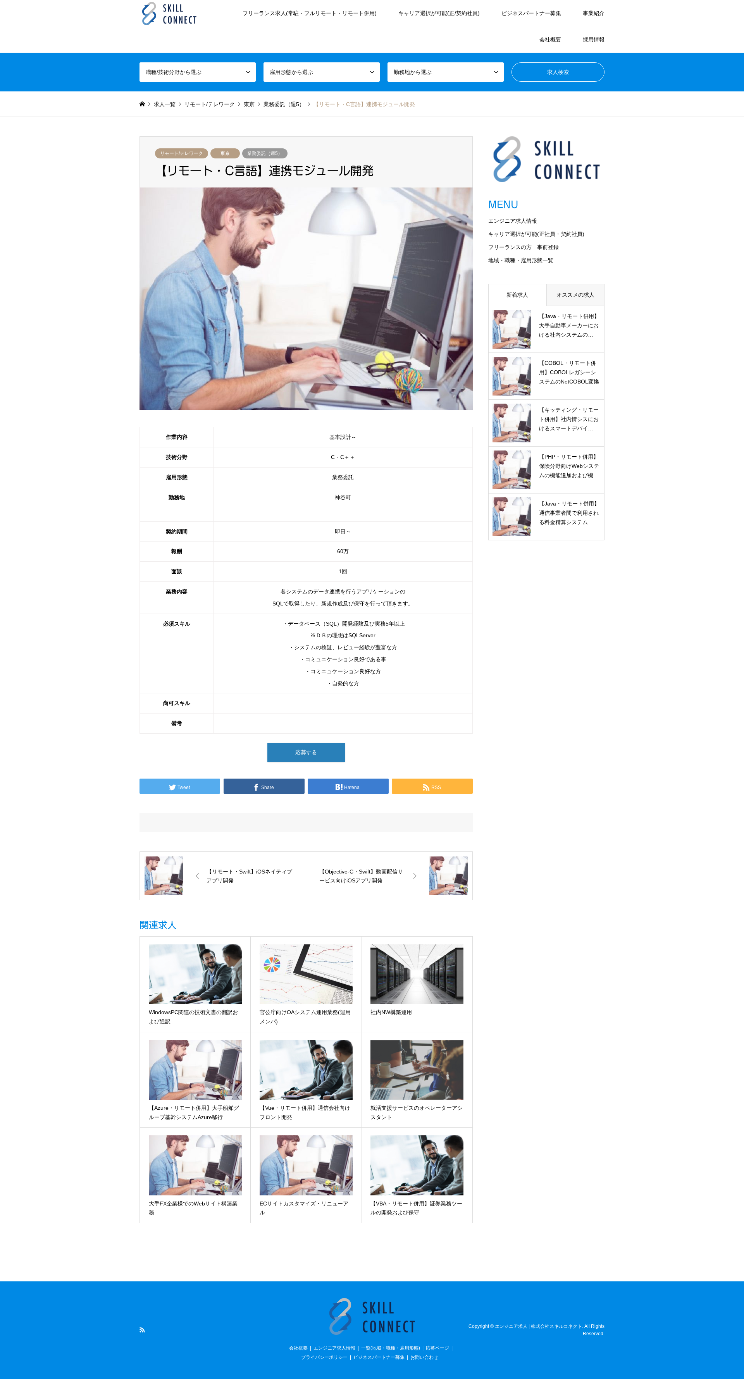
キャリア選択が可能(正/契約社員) (439, 13)
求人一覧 (165, 104)
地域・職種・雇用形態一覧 (520, 260)
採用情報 (593, 39)
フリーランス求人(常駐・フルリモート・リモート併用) (310, 13)
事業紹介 (593, 13)
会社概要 (550, 39)
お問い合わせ (424, 1357)
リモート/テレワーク (181, 153)
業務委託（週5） (264, 153)
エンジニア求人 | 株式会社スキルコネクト (538, 1326)
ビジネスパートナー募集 (531, 13)
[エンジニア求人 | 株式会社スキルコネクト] (169, 13)
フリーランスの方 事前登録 (523, 247)
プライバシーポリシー (324, 1357)
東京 (225, 153)
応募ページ (437, 1348)
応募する (306, 752)
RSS (142, 1330)
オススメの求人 (575, 295)
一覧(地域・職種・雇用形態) (390, 1348)
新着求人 (517, 295)
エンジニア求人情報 (512, 221)
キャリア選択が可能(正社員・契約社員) (536, 234)
